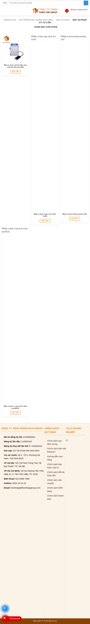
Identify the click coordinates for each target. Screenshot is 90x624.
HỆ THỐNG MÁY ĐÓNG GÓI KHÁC (36, 20)
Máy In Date (63, 20)
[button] (3, 11)
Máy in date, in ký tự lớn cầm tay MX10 (15, 407)
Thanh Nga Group (50, 621)
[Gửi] (86, 3)
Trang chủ (9, 20)
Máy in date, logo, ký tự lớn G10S (45, 215)
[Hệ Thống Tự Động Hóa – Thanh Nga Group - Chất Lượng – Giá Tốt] (45, 10)
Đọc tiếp (15, 71)
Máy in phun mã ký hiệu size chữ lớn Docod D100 (15, 66)
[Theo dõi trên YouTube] (67, 11)
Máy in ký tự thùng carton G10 (74, 214)
